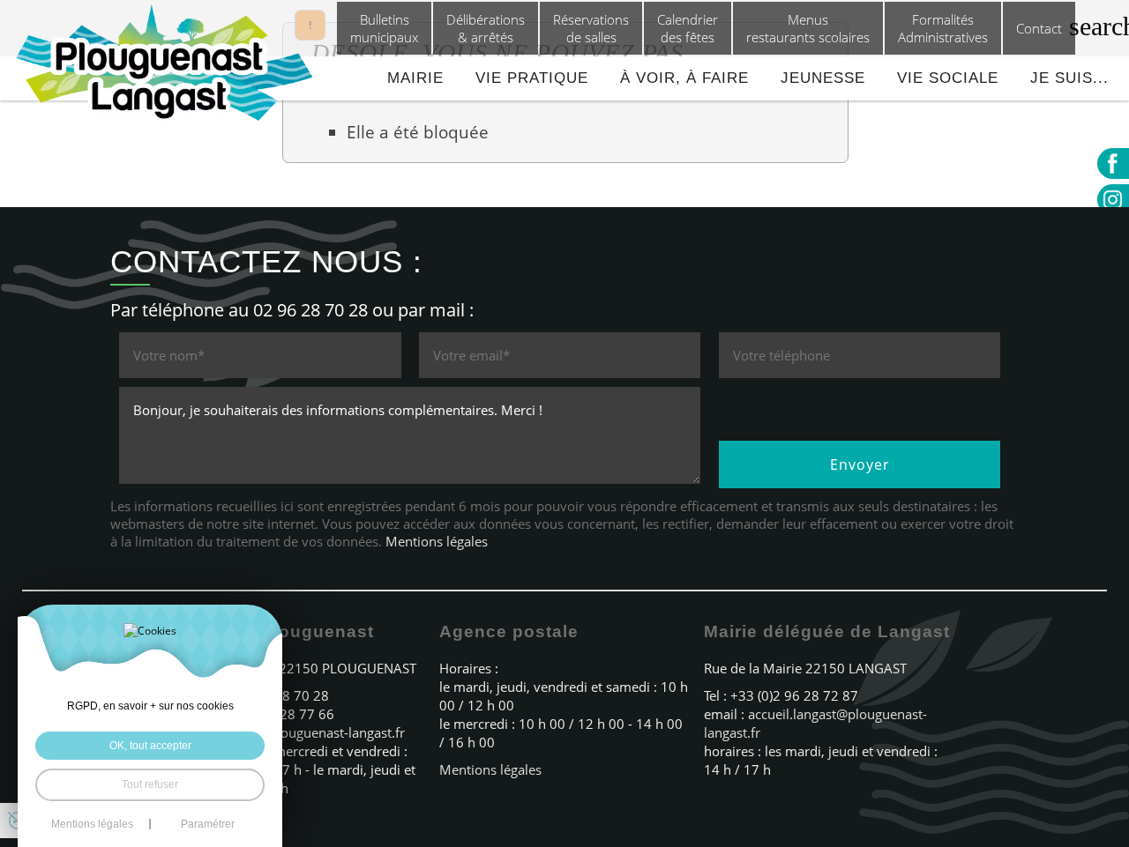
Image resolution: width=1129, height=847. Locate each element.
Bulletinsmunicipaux (384, 28)
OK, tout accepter (150, 745)
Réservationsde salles (591, 28)
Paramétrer (208, 824)
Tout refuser (150, 784)
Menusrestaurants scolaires (808, 28)
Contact (1039, 28)
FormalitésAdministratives (943, 28)
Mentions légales (436, 541)
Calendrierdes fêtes (687, 28)
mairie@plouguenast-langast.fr (312, 732)
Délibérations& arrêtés (485, 28)
